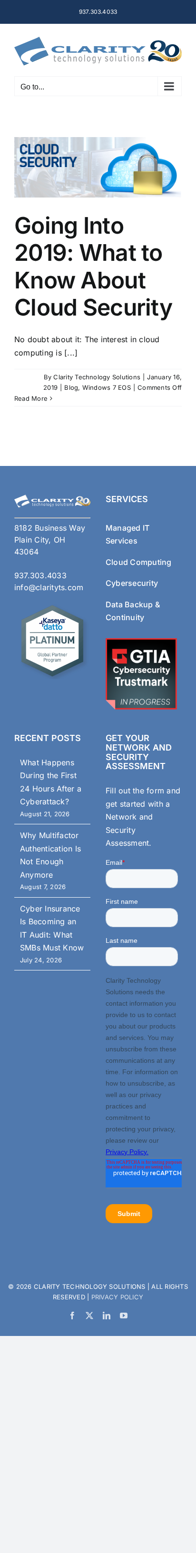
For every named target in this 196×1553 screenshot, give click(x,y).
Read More (31, 398)
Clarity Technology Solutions (96, 377)
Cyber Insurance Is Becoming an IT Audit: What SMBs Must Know (52, 928)
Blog (71, 387)
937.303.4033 (98, 11)
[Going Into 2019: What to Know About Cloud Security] (98, 167)
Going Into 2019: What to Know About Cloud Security (93, 266)
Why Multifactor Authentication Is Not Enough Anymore (50, 855)
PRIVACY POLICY (116, 1297)
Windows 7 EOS (106, 387)
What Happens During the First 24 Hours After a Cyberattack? (50, 782)
